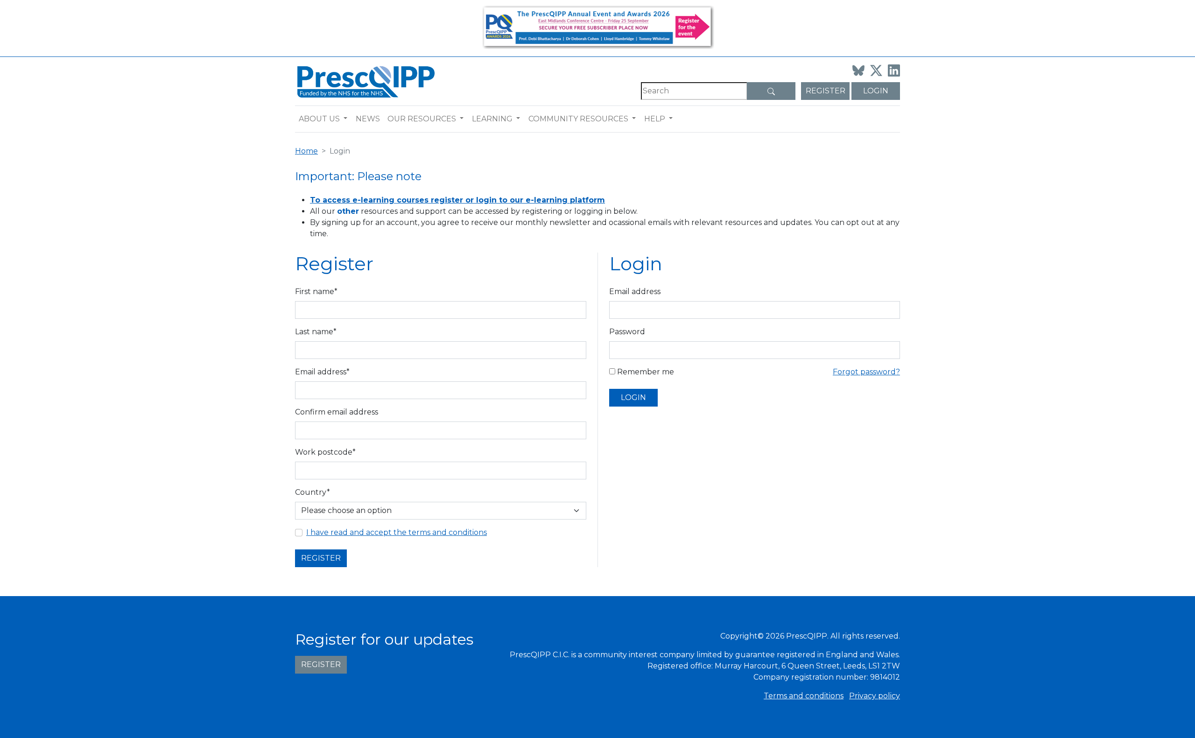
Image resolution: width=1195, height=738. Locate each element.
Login (875, 90)
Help (654, 118)
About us (319, 118)
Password (627, 331)
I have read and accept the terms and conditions (396, 532)
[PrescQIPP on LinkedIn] (894, 70)
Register (825, 90)
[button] (347, 119)
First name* (316, 291)
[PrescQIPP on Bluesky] (858, 70)
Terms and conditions (804, 695)
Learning (492, 118)
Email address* (322, 371)
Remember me (644, 371)
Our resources (421, 118)
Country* (312, 492)
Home (306, 151)
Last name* (316, 331)
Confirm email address (336, 412)
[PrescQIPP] (365, 81)
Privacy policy (874, 695)
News (368, 118)
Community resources (578, 118)
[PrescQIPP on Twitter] (876, 70)
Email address (635, 291)
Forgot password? (866, 371)
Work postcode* (325, 452)
